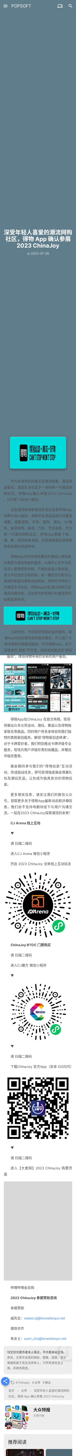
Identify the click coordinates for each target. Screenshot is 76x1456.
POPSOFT (21, 5)
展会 (48, 1382)
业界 (37, 1382)
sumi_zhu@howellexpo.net (45, 1338)
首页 (11, 1390)
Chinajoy (24, 1382)
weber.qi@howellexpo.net (44, 1318)
